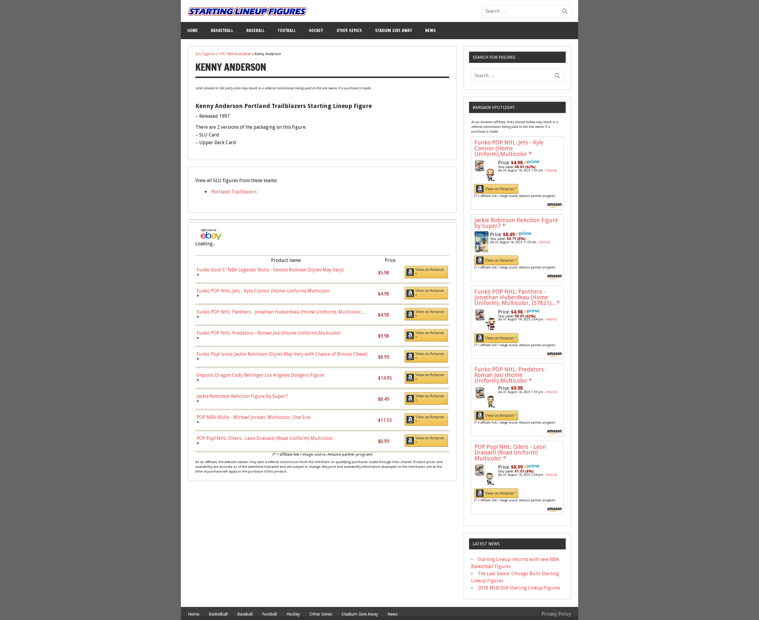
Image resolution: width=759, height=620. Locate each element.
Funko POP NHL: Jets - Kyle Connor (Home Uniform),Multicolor (508, 148)
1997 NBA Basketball (234, 54)
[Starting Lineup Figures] (247, 11)
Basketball (222, 30)
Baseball (255, 30)
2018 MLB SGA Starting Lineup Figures (519, 588)
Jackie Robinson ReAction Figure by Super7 (516, 223)
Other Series (349, 30)
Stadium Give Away (393, 30)
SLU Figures (204, 54)
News (430, 30)
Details (550, 170)
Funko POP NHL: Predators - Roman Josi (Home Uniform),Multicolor (510, 375)
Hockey (316, 30)
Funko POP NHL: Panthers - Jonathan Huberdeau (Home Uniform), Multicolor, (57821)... (517, 297)
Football (287, 30)
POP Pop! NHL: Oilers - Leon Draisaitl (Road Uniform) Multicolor (510, 452)
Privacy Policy (556, 614)
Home (192, 30)
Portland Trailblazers (234, 192)
